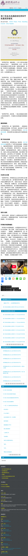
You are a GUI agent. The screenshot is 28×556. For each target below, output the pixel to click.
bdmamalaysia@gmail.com (8, 549)
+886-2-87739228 (5, 529)
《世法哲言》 (6, 409)
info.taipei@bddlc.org (7, 526)
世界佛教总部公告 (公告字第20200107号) (12, 362)
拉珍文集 (4, 460)
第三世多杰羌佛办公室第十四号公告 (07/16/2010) (13, 307)
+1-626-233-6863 (5, 520)
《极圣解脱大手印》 (7, 424)
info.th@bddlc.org (6, 544)
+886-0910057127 (5, 534)
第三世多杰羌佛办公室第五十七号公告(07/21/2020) (14, 337)
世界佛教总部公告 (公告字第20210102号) (12, 354)
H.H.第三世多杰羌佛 (6, 286)
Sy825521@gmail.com (7, 530)
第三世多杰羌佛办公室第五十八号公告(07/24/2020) (14, 334)
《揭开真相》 (6, 421)
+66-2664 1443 (5, 543)
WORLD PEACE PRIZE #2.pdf (11, 276)
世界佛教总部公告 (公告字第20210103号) (12, 350)
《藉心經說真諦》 (7, 428)
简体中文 (11, 8)
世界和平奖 (17, 290)
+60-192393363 (5, 553)
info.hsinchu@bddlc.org (7, 540)
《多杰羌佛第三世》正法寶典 (9, 417)
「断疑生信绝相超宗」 (8, 451)
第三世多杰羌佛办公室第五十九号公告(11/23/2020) (14, 330)
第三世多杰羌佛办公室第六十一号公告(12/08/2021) (14, 322)
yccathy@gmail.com (6, 521)
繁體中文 (16, 8)
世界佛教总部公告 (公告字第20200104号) (12, 377)
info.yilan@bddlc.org (7, 535)
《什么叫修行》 (6, 413)
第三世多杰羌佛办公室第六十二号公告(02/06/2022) (14, 318)
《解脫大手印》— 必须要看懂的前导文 (11, 303)
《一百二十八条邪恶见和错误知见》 (11, 405)
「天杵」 (5, 448)
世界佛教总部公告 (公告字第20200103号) (12, 380)
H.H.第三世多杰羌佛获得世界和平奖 (9, 288)
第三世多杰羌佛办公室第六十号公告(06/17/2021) (13, 326)
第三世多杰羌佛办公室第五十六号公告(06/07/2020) (14, 341)
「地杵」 (5, 444)
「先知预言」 (6, 436)
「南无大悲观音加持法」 (8, 440)
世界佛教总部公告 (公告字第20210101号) (12, 358)
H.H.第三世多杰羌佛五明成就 (9, 394)
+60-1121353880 (12, 548)
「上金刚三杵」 (6, 432)
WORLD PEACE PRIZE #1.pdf (11, 274)
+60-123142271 (18, 548)
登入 (26, 8)
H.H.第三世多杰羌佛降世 (7, 290)
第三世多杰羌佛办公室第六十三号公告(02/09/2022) (14, 314)
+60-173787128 (5, 548)
